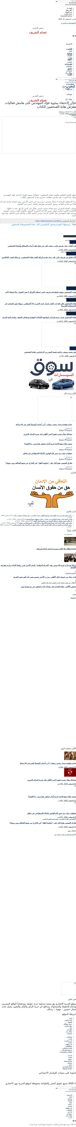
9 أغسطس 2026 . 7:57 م (67, 356)
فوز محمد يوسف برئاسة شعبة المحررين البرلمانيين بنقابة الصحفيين (50, 352)
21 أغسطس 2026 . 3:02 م (67, 800)
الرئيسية (69, 44)
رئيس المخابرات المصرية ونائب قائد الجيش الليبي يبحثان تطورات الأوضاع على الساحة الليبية (42, 525)
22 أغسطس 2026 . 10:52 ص (66, 296)
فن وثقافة (68, 64)
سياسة (69, 53)
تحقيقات (69, 66)
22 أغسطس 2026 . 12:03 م (66, 261)
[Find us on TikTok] (73, 36)
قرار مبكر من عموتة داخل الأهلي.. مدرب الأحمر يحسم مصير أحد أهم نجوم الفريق (44, 577)
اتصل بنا (69, 8)
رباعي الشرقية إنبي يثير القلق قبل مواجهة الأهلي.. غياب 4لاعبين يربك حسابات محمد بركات (42, 515)
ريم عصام (62, 111)
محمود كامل (50, 224)
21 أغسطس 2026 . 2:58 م (67, 767)
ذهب (70, 58)
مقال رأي (68, 99)
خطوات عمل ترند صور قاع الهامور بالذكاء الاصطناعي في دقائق (47, 453)
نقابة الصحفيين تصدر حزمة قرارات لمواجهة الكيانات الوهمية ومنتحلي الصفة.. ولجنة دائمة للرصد (39, 317)
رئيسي (68, 224)
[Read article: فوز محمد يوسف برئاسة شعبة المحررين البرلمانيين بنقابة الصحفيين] (38, 334)
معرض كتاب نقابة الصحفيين (35, 224)
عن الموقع (68, 12)
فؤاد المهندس (60, 224)
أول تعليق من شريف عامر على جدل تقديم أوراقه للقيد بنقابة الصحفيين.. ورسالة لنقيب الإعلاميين (38, 257)
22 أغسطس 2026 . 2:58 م (67, 250)
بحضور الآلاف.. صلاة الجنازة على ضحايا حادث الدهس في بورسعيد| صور (48, 587)
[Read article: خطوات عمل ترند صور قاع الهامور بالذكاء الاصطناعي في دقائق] (38, 805)
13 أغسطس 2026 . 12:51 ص (66, 321)
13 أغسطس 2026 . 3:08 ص (66, 310)
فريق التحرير (68, 14)
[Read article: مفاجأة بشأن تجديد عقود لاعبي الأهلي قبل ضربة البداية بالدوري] (38, 772)
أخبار (70, 51)
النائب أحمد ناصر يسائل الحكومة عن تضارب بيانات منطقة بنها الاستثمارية (48, 519)
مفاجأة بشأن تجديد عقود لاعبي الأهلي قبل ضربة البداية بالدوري (47, 434)
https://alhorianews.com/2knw (48, 221)
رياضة (70, 60)
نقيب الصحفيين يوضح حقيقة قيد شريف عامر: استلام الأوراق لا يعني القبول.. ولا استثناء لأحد (40, 292)
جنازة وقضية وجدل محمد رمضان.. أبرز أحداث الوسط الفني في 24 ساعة (44, 424)
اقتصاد (69, 55)
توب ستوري (71, 253)
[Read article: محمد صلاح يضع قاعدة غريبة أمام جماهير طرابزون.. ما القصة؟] (38, 789)
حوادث (69, 62)
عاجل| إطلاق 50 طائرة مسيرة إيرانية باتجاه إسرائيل (56, 549)
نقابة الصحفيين (17, 224)
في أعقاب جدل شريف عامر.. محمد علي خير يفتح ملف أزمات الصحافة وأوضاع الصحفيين (42, 246)
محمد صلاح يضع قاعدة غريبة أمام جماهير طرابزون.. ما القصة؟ (48, 444)
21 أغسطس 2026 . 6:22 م (67, 827)
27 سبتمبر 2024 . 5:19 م (68, 113)
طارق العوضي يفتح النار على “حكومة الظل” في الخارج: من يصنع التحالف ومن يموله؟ (39, 463)
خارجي (69, 68)
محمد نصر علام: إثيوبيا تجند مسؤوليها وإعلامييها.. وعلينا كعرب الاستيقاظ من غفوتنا (45, 523)
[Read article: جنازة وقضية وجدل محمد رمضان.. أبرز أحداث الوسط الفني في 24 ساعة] (36, 409)
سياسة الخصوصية (66, 16)
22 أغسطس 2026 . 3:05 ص (66, 784)
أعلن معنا (69, 10)
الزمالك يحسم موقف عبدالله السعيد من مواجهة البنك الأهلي (52, 521)
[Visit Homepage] (68, 23)
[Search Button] (56, 1)
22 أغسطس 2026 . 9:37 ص (66, 817)
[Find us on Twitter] (75, 36)
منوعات (69, 94)
